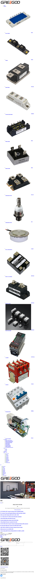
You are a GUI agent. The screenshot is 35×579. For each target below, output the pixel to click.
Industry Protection (8, 446)
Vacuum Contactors (8, 445)
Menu (1, 535)
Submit (1, 546)
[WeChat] (17, 561)
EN (4, 452)
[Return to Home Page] (17, 509)
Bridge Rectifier (7, 443)
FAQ (6, 450)
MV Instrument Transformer (9, 447)
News (6, 449)
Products (5, 6)
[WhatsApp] (17, 551)
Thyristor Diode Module (8, 442)
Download (5, 439)
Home (4, 5)
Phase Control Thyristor (8, 440)
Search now (10, 533)
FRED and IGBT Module (8, 441)
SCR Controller (7, 444)
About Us (5, 451)
